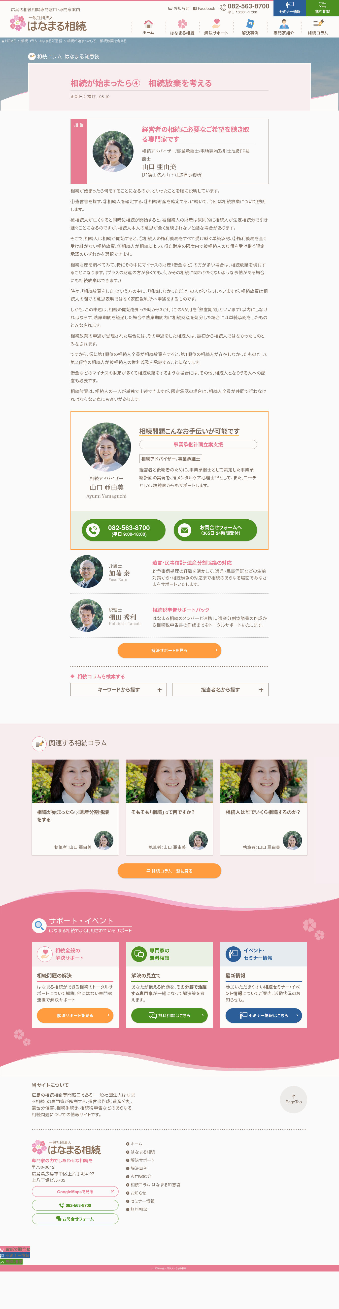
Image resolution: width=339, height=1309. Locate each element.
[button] (289, 8)
